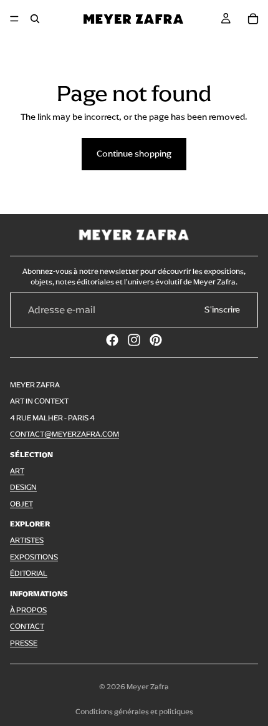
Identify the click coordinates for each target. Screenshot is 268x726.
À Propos (28, 610)
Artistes (27, 540)
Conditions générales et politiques (134, 711)
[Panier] (253, 18)
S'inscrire (222, 309)
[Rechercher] (35, 18)
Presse (23, 643)
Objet (21, 504)
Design (23, 487)
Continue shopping (134, 153)
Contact (27, 626)
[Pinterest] (155, 339)
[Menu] (14, 18)
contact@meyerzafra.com (64, 434)
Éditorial (28, 573)
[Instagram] (134, 339)
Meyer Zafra (148, 686)
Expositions (34, 557)
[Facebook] (112, 339)
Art (17, 471)
